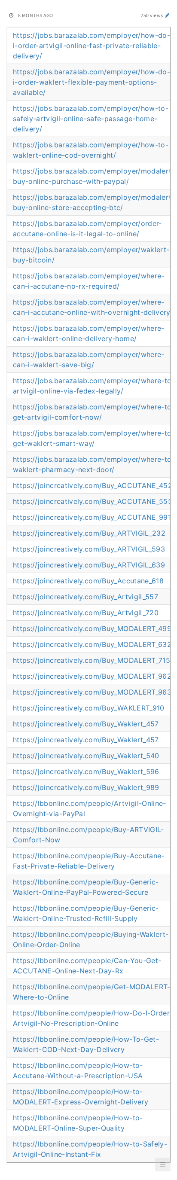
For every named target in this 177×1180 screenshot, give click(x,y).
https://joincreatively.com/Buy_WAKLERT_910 (89, 708)
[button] (163, 1164)
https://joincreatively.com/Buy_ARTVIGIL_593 (89, 549)
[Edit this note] (167, 15)
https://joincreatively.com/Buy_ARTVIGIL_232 (89, 533)
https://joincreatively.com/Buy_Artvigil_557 (85, 596)
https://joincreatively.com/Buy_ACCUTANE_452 (92, 485)
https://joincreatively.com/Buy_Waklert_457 (86, 724)
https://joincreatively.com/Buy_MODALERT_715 (91, 660)
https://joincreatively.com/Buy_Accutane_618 (88, 580)
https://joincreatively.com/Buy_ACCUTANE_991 (92, 517)
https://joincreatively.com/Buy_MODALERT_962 (92, 676)
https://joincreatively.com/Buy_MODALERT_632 (92, 644)
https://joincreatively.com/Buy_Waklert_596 (86, 771)
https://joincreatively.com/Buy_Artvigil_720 (86, 612)
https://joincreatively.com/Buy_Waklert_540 (86, 755)
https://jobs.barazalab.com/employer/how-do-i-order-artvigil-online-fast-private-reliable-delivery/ (91, 45)
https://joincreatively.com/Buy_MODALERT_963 (92, 692)
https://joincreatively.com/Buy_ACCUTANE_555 (92, 501)
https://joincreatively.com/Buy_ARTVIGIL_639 (89, 565)
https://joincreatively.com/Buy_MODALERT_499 (92, 628)
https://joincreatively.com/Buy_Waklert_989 (86, 787)
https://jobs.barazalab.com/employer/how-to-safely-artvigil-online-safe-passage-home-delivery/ (90, 118)
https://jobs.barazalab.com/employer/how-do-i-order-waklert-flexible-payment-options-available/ (91, 82)
